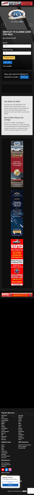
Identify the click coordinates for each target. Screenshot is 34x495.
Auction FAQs (21, 448)
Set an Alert (7, 62)
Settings (10, 482)
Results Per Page (8, 50)
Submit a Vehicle (22, 446)
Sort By (5, 43)
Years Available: (7, 66)
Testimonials (4, 453)
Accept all (10, 485)
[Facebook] (6, 469)
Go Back (24, 77)
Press (2, 449)
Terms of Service (5, 463)
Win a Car (3, 457)
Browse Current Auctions (24, 445)
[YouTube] (2, 469)
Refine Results (9, 58)
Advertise (3, 466)
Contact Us (4, 451)
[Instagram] (10, 469)
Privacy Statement (5, 464)
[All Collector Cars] (17, 12)
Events (3, 446)
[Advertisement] (17, 318)
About (2, 445)
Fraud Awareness (5, 456)
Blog (2, 448)
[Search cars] (3, 26)
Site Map (3, 454)
